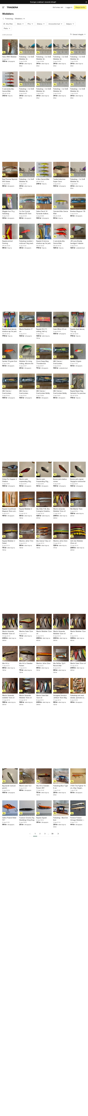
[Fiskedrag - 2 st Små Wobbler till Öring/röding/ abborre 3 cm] (27, 47)
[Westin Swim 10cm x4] (78, 653)
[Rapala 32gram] (44, 808)
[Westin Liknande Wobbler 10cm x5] (27, 685)
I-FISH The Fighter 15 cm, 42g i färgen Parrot (78, 787)
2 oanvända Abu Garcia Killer (59, 242)
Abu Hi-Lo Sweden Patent (26, 664)
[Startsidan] (12, 7)
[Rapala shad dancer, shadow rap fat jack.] (10, 319)
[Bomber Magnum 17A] (78, 201)
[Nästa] (57, 833)
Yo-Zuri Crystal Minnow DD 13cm (25, 212)
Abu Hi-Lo (5, 663)
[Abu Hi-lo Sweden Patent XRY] (44, 776)
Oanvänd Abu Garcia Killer (60, 212)
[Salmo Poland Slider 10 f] (10, 808)
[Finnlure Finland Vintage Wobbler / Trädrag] (78, 808)
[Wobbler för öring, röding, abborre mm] (27, 351)
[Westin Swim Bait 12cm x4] (44, 685)
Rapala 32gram (41, 818)
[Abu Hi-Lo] (10, 653)
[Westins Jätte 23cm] (61, 531)
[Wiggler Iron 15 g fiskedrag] (10, 201)
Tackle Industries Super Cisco (59, 180)
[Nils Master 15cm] (78, 499)
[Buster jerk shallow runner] (61, 469)
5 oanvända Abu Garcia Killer (8, 90)
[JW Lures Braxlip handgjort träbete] (78, 231)
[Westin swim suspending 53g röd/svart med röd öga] (27, 469)
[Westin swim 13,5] (27, 776)
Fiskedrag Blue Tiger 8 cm (60, 787)
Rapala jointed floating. (7, 242)
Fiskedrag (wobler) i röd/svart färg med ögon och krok (26, 242)
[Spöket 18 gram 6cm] (10, 351)
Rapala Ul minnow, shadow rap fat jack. (43, 242)
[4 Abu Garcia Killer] (44, 169)
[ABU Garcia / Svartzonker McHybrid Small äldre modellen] (61, 351)
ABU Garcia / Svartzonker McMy (43, 392)
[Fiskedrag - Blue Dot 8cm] (61, 808)
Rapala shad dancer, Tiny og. (77, 330)
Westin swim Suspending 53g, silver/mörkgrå (42, 480)
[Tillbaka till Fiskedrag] (3, 18)
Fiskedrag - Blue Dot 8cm (60, 819)
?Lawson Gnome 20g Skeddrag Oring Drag (26, 819)
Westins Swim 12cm (26, 631)
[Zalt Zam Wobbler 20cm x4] (78, 531)
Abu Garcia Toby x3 (43, 541)
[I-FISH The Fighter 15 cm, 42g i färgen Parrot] (78, 776)
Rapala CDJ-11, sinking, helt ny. (41, 330)
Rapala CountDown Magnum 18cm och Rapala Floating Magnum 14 (9, 510)
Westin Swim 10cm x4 (78, 663)
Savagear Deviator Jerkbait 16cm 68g (60, 696)
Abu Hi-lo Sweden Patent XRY (42, 787)
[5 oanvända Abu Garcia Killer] (10, 79)
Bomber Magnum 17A (77, 211)
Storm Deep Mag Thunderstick (42, 362)
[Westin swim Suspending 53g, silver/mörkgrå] (44, 469)
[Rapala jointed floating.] (10, 231)
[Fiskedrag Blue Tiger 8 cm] (61, 776)
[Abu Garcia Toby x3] (44, 531)
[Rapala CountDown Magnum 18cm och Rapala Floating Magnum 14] (10, 499)
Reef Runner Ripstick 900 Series (9, 180)
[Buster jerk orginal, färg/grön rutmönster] (78, 469)
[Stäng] (86, 2)
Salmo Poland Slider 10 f (9, 819)
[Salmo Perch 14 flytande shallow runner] (44, 201)
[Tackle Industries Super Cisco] (61, 169)
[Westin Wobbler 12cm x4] (44, 621)
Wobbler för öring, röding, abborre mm (26, 362)
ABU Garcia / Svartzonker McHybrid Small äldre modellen (60, 362)
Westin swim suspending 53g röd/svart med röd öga (25, 480)
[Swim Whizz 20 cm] (61, 319)
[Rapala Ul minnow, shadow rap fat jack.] (44, 231)
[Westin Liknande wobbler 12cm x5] (10, 685)
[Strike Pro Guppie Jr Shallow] (10, 469)
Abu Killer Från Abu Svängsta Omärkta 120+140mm (43, 510)
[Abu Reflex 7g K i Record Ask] (61, 653)
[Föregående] (30, 833)
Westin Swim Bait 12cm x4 (42, 696)
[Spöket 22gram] (78, 351)
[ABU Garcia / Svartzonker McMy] (44, 381)
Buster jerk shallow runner (60, 480)
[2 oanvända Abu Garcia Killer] (61, 231)
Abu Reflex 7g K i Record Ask (59, 664)
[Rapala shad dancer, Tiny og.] (78, 319)
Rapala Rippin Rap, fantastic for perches (78, 392)
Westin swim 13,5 (25, 786)
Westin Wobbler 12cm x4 (44, 632)
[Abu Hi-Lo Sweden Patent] (27, 653)
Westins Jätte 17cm (26, 541)
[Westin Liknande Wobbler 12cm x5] (61, 499)
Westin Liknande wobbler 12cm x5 (8, 696)
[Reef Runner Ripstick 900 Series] (10, 169)
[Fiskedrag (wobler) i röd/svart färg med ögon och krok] (27, 231)
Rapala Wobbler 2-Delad (25, 510)
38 (52, 834)
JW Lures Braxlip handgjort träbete (76, 242)
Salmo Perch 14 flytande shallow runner (42, 212)
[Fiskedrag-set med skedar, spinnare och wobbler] (78, 685)
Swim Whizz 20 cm (59, 329)
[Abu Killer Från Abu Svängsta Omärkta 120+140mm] (44, 499)
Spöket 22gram (75, 361)
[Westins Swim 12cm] (27, 621)
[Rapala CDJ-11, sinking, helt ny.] (44, 319)
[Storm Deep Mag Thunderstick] (44, 351)
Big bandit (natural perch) (8, 787)
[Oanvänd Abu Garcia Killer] (61, 201)
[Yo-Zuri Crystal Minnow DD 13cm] (27, 201)
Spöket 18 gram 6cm (9, 361)
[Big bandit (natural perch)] (10, 776)
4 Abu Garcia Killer (42, 179)
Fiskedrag (9, 19)
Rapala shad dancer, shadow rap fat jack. (9, 330)
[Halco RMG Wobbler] (10, 47)
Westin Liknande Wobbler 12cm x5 (59, 510)
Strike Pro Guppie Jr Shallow (9, 480)
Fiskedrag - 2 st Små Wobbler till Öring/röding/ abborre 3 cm (26, 58)
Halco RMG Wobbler (9, 57)
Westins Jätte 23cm (60, 541)
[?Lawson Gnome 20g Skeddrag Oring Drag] (27, 808)
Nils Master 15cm (76, 509)
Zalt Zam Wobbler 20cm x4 (76, 542)
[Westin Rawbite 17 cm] (27, 319)
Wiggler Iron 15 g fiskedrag (8, 212)
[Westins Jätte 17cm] (27, 531)
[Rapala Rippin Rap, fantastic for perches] (78, 381)
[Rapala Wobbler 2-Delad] (27, 499)
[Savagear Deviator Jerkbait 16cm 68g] (61, 685)
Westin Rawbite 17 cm (26, 330)
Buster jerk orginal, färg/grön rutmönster (78, 480)
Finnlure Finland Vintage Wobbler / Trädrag (76, 819)
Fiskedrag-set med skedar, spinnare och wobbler (77, 696)
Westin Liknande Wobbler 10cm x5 (25, 696)
